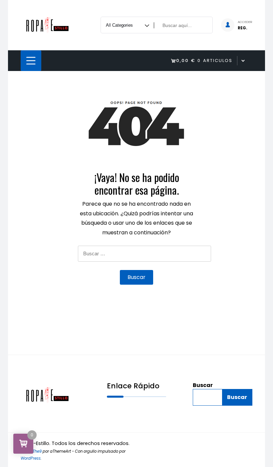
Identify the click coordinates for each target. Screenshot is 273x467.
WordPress (31, 458)
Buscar (203, 385)
